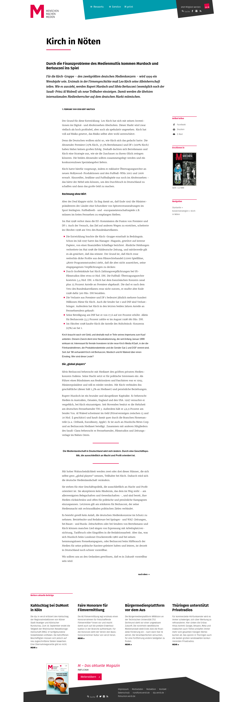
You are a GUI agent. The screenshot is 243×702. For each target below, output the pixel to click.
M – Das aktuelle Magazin (99, 665)
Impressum (123, 689)
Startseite (176, 207)
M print (128, 6)
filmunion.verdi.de (126, 696)
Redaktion (151, 689)
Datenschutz (124, 692)
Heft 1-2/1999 (178, 187)
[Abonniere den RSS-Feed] (200, 11)
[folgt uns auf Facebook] (97, 696)
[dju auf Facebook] (192, 11)
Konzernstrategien (180, 210)
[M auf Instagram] (196, 11)
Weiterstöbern (88, 677)
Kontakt (162, 689)
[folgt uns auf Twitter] (100, 696)
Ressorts (99, 6)
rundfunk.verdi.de (141, 692)
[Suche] (88, 696)
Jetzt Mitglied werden (191, 6)
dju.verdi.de (158, 692)
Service (116, 6)
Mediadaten (137, 689)
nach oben (143, 574)
